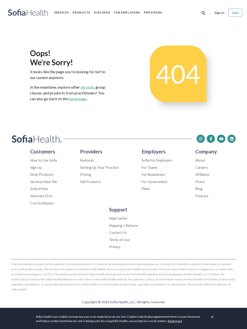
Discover (102, 12)
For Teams (150, 167)
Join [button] (235, 13)
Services (61, 12)
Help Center (118, 218)
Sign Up (36, 167)
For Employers (127, 12)
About (200, 160)
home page (78, 98)
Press (200, 182)
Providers (153, 12)
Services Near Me (43, 182)
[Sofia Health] (28, 12)
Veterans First (41, 196)
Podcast (201, 196)
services (87, 87)
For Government (154, 182)
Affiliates (202, 174)
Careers (201, 167)
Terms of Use (119, 240)
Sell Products (90, 182)
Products (81, 12)
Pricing (85, 174)
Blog (198, 189)
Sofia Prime (39, 189)
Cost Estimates (42, 203)
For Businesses (153, 174)
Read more (175, 321)
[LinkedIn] (231, 139)
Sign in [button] (219, 13)
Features (87, 160)
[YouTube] (221, 139)
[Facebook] (211, 139)
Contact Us (118, 232)
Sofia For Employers (157, 160)
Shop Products (42, 174)
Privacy (114, 247)
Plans (146, 189)
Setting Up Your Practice (99, 167)
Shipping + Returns (123, 226)
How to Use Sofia (43, 160)
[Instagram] (201, 139)
